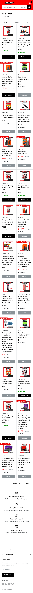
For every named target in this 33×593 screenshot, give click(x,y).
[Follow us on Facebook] (3, 584)
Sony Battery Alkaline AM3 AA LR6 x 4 (23, 79)
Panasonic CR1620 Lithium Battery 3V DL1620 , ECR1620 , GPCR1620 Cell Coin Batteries (8, 260)
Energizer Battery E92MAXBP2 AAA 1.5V (8, 188)
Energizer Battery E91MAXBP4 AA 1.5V (23, 188)
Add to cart (8, 57)
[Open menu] (2, 2)
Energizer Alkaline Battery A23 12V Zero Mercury (7, 43)
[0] (30, 3)
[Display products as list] (30, 22)
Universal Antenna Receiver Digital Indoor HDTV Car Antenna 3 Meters (24, 118)
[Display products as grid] (27, 22)
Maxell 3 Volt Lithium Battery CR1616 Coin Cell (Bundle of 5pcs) (7, 300)
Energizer (5, 38)
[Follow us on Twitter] (6, 584)
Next (27, 483)
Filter (6, 22)
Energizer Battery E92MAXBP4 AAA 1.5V (24, 384)
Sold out (24, 95)
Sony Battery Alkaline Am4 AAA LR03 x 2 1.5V (24, 335)
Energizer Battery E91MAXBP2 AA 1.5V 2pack (7, 418)
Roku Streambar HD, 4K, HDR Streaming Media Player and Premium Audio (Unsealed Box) (8, 462)
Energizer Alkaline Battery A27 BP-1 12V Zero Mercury (7, 222)
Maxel (4, 294)
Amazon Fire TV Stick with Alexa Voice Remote (7, 154)
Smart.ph (21, 38)
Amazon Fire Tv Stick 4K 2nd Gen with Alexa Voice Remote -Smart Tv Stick (7, 81)
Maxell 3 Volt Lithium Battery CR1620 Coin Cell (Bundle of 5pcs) (24, 300)
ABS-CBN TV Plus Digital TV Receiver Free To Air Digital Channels (24, 44)
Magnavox (21, 456)
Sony (20, 74)
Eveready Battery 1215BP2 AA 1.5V (7, 383)
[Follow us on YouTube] (12, 584)
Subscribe (7, 575)
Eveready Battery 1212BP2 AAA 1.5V (8, 116)
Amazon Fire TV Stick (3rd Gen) (23, 152)
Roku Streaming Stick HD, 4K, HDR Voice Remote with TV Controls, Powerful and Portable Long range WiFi (24, 422)
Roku (19, 413)
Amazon (4, 74)
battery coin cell (24, 294)
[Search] (29, 7)
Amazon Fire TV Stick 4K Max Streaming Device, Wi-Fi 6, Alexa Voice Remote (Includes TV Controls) (24, 261)
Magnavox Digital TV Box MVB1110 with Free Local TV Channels (24, 461)
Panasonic (5, 253)
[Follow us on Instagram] (9, 584)
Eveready (5, 113)
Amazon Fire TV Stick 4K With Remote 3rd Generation (23, 223)
